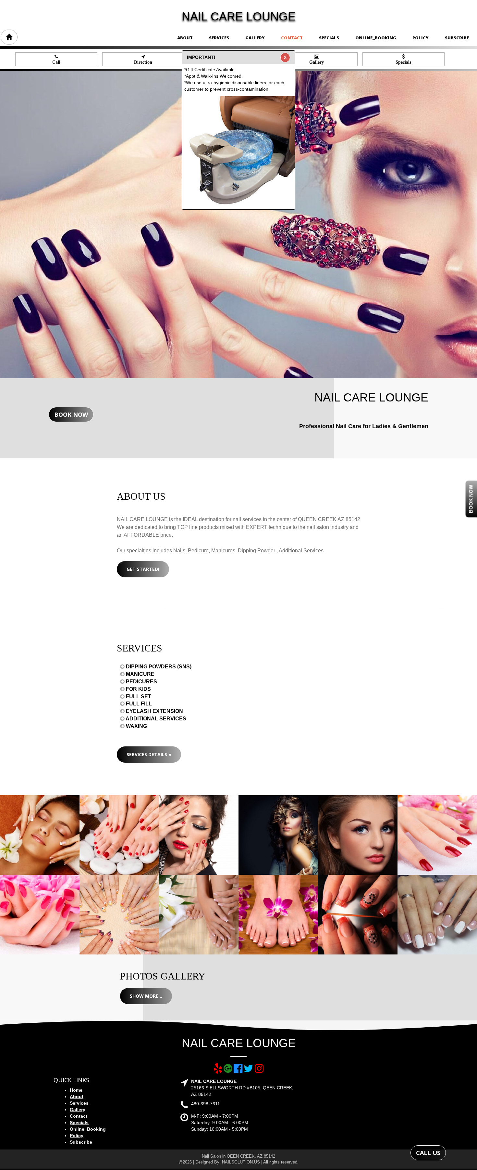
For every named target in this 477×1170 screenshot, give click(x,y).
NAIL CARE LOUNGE (239, 16)
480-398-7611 (205, 1103)
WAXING (136, 726)
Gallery (255, 38)
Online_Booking (375, 38)
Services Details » (149, 754)
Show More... (146, 996)
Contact (292, 38)
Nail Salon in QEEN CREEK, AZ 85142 (238, 1156)
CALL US (428, 1153)
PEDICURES (141, 681)
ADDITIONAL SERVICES (155, 718)
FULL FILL (138, 703)
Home (76, 1090)
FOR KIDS (138, 689)
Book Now (71, 414)
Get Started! (143, 569)
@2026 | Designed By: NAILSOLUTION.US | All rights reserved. (238, 1162)
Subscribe (457, 38)
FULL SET (138, 696)
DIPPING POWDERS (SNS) (158, 666)
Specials (329, 38)
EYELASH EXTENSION (154, 711)
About (185, 38)
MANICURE (139, 674)
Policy (420, 38)
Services (219, 38)
